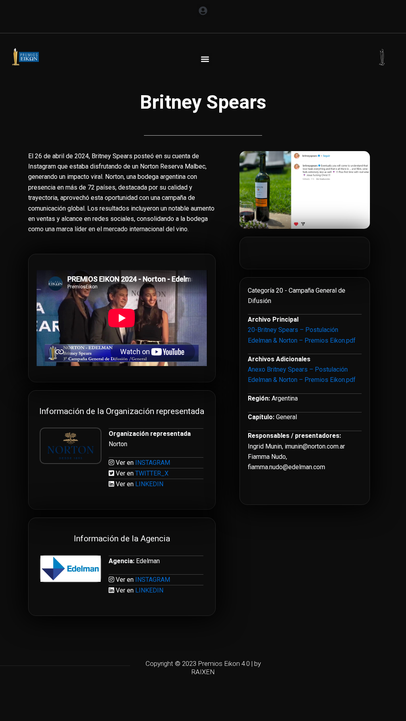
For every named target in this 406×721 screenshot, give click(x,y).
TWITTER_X (152, 473)
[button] (203, 10)
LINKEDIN (149, 484)
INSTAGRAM (152, 462)
